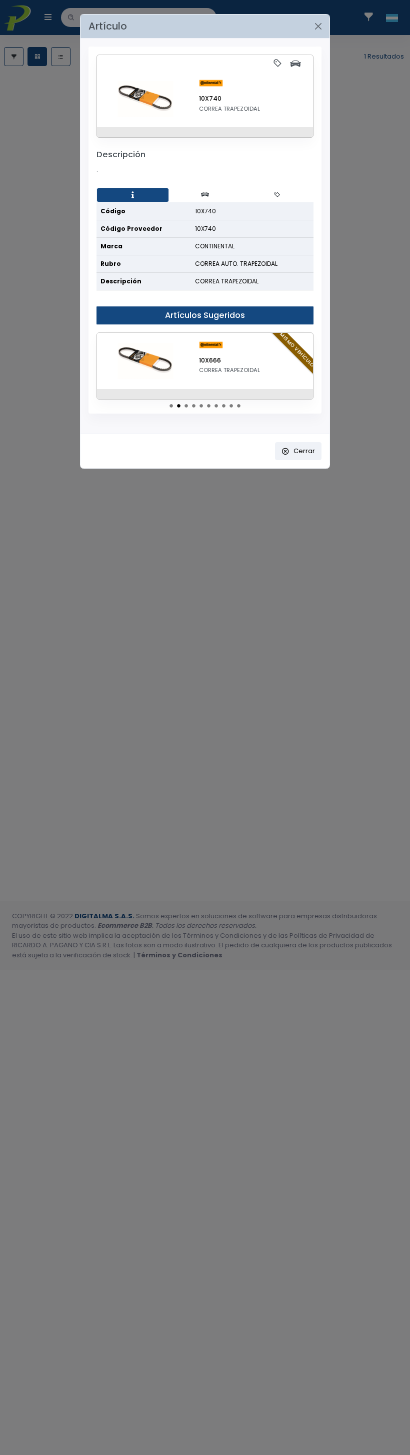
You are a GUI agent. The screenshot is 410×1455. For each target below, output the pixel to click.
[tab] (132, 195)
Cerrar (304, 451)
